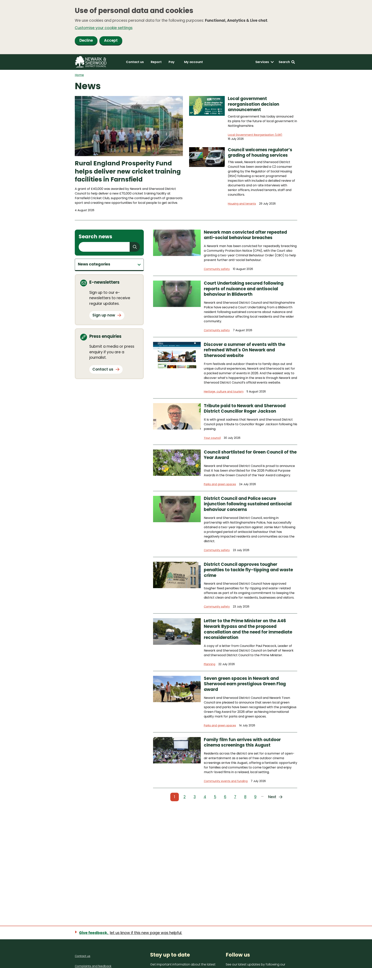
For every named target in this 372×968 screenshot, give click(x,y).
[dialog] (186, 27)
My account (193, 62)
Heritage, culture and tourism (224, 391)
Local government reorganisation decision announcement (253, 104)
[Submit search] (135, 247)
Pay (172, 62)
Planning (209, 664)
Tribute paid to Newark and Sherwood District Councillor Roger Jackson (245, 408)
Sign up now (103, 315)
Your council (212, 438)
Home (79, 75)
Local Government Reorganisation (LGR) (255, 135)
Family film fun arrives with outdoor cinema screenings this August (242, 742)
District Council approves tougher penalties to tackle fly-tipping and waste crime (248, 570)
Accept (111, 40)
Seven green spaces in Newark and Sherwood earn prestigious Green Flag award (245, 684)
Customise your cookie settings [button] (104, 27)
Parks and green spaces (220, 484)
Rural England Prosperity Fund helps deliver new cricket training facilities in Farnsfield (128, 171)
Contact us (135, 62)
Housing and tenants (242, 204)
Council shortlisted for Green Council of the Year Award (250, 455)
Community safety (217, 269)
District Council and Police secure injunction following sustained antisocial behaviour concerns (248, 504)
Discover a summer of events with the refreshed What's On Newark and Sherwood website (244, 350)
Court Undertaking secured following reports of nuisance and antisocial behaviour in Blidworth (243, 289)
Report (156, 62)
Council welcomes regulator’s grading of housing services (260, 152)
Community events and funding (226, 781)
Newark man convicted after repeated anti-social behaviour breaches (245, 235)
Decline (86, 40)
